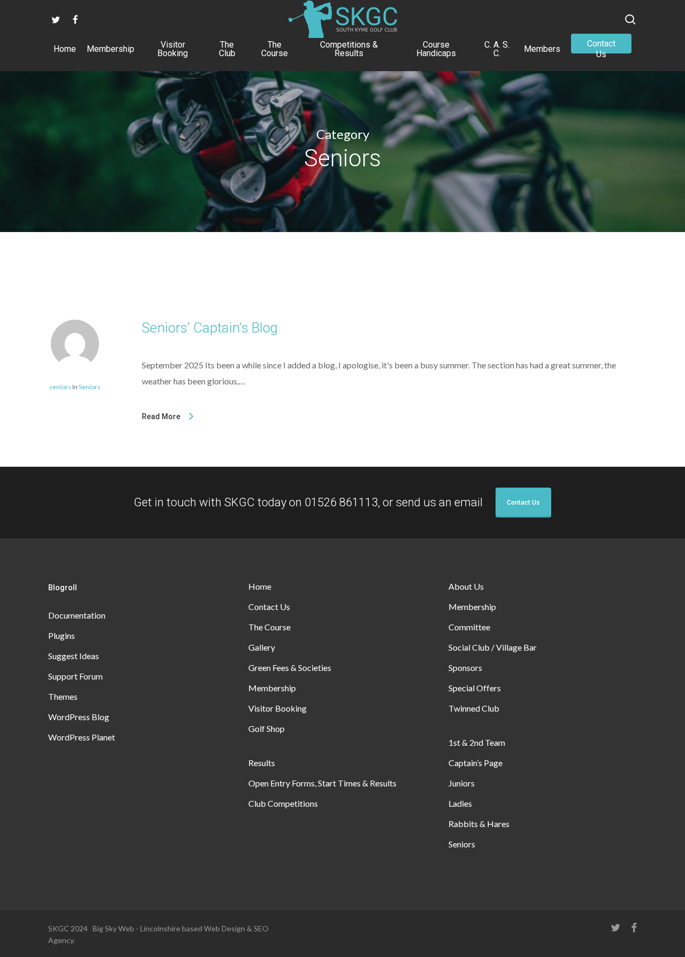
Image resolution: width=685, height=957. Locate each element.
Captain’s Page (475, 763)
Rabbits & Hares (478, 824)
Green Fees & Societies (289, 667)
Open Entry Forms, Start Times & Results (322, 783)
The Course (269, 627)
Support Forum (75, 676)
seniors (60, 387)
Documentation (76, 615)
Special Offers (474, 688)
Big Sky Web (113, 928)
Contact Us (523, 502)
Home (259, 586)
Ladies (460, 803)
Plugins (61, 635)
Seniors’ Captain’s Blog (210, 328)
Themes (63, 696)
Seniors (90, 387)
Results (261, 763)
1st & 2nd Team (476, 742)
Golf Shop (266, 728)
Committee (469, 627)
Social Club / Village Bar (492, 647)
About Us (466, 586)
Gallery (261, 647)
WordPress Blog (78, 717)
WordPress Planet (81, 737)
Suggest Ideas (73, 656)
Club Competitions (283, 803)
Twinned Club (473, 708)
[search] (630, 19)
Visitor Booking (277, 708)
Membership (272, 688)
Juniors (461, 783)
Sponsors (465, 667)
